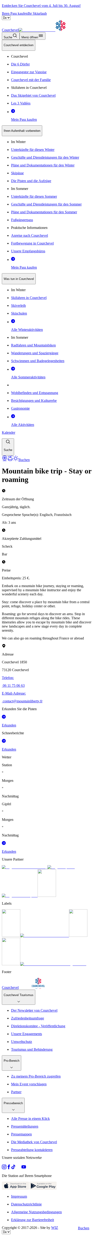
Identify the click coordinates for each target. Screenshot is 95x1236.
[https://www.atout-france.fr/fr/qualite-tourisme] (11, 936)
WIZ (54, 1228)
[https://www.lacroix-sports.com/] (20, 896)
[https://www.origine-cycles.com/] (47, 896)
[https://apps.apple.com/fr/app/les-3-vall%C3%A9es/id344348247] (15, 1189)
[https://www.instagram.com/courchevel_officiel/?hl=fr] (4, 1168)
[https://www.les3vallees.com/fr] (11, 964)
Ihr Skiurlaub (37, 13)
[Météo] (15, 460)
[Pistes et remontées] (10, 460)
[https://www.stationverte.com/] (78, 936)
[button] (8, 447)
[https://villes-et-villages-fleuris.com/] (53, 964)
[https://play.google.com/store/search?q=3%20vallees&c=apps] (43, 1189)
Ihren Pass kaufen (15, 13)
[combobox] (47, 248)
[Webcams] (4, 460)
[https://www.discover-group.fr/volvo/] (25, 867)
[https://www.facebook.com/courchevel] (8, 1168)
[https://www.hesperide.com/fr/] (61, 867)
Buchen (83, 1228)
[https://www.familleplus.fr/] (44, 936)
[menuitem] (18, 45)
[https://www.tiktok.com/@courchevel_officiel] (13, 1168)
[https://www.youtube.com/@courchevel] (23, 1168)
